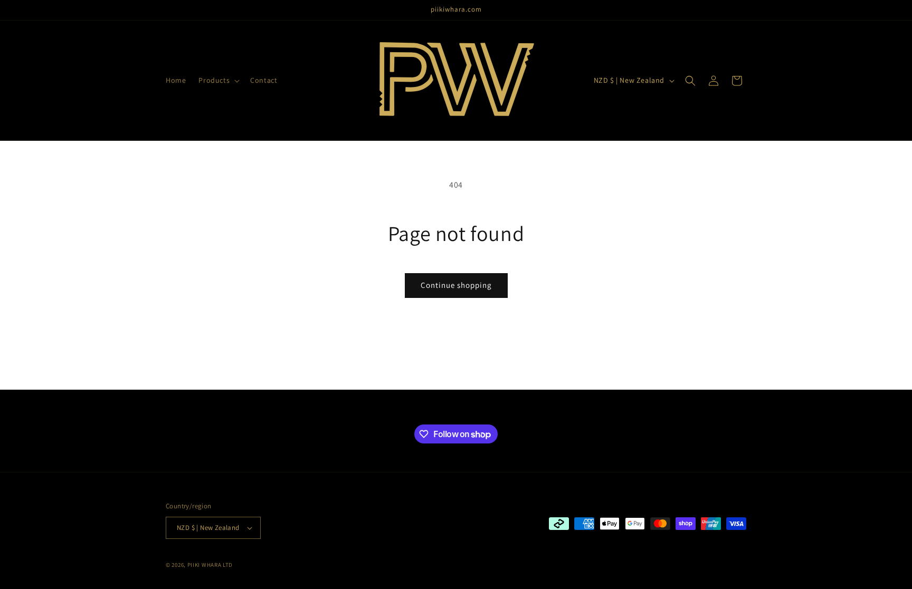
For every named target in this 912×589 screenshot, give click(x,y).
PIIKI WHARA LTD (210, 564)
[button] (218, 80)
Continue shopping (456, 285)
